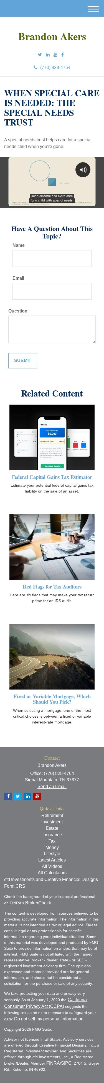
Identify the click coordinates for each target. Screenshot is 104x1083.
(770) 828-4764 (55, 67)
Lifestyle (52, 853)
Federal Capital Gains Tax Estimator (52, 477)
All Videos (52, 866)
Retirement (52, 815)
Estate (52, 828)
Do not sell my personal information (48, 1018)
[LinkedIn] (48, 55)
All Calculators (52, 872)
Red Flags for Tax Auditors (52, 586)
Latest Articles (52, 860)
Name (18, 245)
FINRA (53, 1063)
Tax (52, 841)
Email (18, 278)
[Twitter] (40, 55)
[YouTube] (55, 55)
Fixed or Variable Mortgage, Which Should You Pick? (52, 699)
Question (17, 311)
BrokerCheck (38, 902)
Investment (52, 821)
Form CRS (14, 886)
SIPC (66, 1063)
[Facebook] (62, 55)
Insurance (52, 834)
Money (52, 847)
